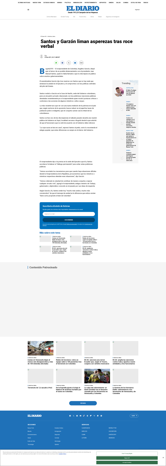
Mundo (59, 2)
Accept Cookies (127, 462)
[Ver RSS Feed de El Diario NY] (101, 416)
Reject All (127, 458)
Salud (118, 2)
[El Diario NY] (83, 9)
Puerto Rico (82, 16)
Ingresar (137, 9)
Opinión (57, 444)
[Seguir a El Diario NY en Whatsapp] (98, 416)
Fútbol (100, 16)
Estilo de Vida (136, 2)
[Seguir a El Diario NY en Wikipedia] (94, 416)
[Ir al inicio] (35, 416)
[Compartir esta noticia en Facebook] (62, 63)
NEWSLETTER (112, 428)
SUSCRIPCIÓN (112, 431)
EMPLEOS (84, 431)
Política (68, 2)
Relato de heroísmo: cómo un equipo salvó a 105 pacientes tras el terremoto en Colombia (90, 240)
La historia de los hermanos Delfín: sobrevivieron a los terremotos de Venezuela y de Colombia (124, 390)
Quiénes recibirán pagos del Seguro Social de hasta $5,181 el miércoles (131, 156)
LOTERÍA (84, 438)
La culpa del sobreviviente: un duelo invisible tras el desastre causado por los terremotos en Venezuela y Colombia (96, 390)
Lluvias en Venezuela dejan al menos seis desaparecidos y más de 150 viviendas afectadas (59, 240)
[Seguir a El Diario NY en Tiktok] (84, 416)
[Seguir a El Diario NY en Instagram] (77, 416)
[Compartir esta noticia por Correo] (75, 63)
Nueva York (37, 2)
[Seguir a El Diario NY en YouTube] (80, 416)
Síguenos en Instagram (112, 16)
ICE (74, 16)
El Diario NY (43, 36)
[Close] (163, 458)
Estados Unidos (49, 2)
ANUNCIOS (112, 438)
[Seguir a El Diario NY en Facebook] (70, 416)
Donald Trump (65, 16)
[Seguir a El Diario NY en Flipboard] (91, 416)
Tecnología (31, 444)
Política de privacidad (72, 224)
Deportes (102, 2)
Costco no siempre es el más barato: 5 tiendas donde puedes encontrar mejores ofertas (131, 122)
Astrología (129, 87)
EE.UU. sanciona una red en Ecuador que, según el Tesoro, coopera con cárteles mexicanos (59, 250)
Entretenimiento (91, 2)
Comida (125, 2)
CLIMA (83, 434)
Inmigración (77, 2)
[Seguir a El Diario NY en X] (73, 416)
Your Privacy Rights (127, 453)
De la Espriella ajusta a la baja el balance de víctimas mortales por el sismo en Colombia (68, 389)
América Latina (51, 36)
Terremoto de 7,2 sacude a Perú (40, 388)
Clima (92, 16)
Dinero (111, 2)
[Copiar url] (81, 63)
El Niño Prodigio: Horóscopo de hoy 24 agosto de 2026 (131, 92)
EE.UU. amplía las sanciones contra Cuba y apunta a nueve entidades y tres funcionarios (90, 251)
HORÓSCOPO (112, 434)
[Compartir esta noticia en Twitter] (69, 63)
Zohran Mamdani (52, 16)
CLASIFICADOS (86, 428)
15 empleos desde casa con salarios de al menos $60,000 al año (131, 107)
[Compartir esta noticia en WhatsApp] (56, 63)
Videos (145, 2)
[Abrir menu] (28, 10)
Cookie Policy (62, 453)
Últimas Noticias (24, 2)
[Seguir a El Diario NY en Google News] (87, 416)
